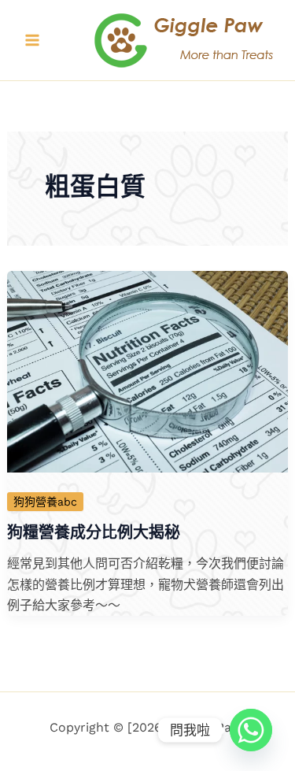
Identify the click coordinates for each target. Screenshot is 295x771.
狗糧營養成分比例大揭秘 (93, 532)
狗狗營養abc (45, 501)
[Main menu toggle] (32, 40)
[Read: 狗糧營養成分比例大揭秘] (148, 370)
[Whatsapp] (251, 730)
